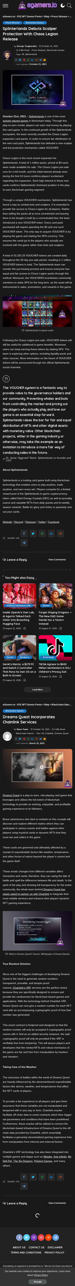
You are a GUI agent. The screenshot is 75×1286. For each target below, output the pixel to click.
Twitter (42, 522)
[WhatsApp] (28, 60)
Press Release (12, 23)
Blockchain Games (35, 23)
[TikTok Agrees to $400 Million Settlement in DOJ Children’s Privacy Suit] (55, 648)
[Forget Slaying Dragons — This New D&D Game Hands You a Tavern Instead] (55, 596)
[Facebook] (16, 60)
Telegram (30, 522)
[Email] (45, 60)
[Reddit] (36, 60)
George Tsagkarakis (27, 46)
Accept (37, 1281)
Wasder (48, 1156)
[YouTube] (41, 1237)
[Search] (68, 5)
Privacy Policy (41, 1275)
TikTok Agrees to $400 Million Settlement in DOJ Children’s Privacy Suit (55, 668)
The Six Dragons (23, 1161)
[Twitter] (20, 60)
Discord (18, 522)
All (23, 54)
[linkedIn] (32, 60)
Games (46, 605)
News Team (22, 729)
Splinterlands (31, 54)
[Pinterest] (24, 60)
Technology (48, 657)
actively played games (15, 120)
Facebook (53, 522)
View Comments (57, 559)
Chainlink (49, 733)
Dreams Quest (62, 733)
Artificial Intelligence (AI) (19, 605)
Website (7, 522)
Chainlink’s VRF (21, 987)
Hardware (24, 657)
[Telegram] (40, 60)
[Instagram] (34, 1237)
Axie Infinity (59, 1156)
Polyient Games (43, 1161)
